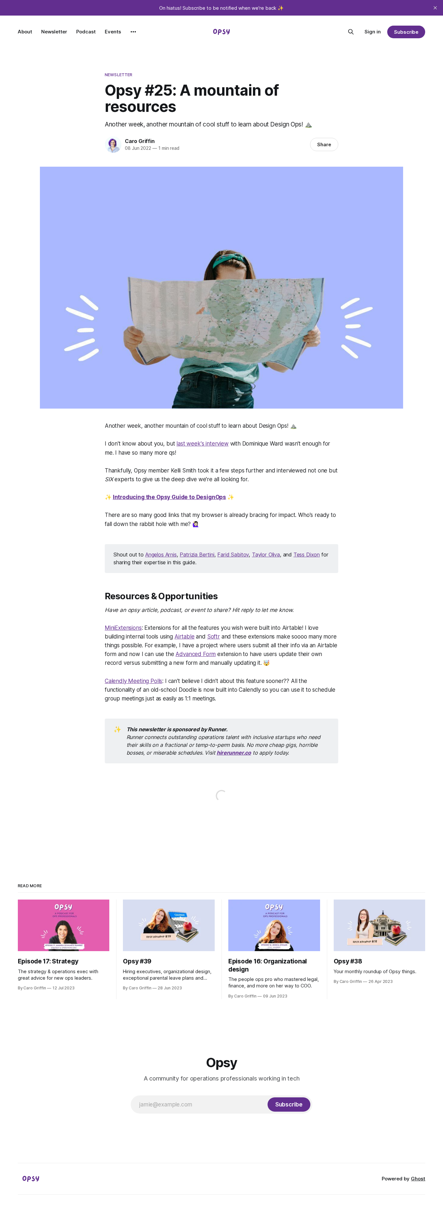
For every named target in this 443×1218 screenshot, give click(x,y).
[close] (435, 8)
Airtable (184, 636)
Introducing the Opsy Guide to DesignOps (169, 497)
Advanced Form (195, 654)
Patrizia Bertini (197, 554)
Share (324, 144)
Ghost (418, 1179)
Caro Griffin (140, 141)
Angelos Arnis (161, 554)
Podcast (86, 32)
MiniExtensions (123, 628)
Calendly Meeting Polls (133, 681)
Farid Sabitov (233, 554)
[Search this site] (351, 32)
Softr (213, 636)
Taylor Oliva (266, 554)
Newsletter (54, 32)
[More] (133, 32)
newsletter (118, 74)
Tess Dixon (306, 554)
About (25, 32)
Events (113, 32)
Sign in (373, 32)
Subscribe (406, 32)
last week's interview (202, 443)
